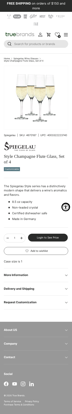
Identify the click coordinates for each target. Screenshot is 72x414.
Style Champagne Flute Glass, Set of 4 (23, 61)
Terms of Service (12, 401)
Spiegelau (10, 135)
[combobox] (36, 44)
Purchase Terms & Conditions (19, 404)
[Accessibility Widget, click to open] (65, 207)
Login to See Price (48, 237)
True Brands (18, 395)
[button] (57, 34)
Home (7, 59)
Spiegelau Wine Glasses (25, 59)
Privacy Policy (32, 401)
